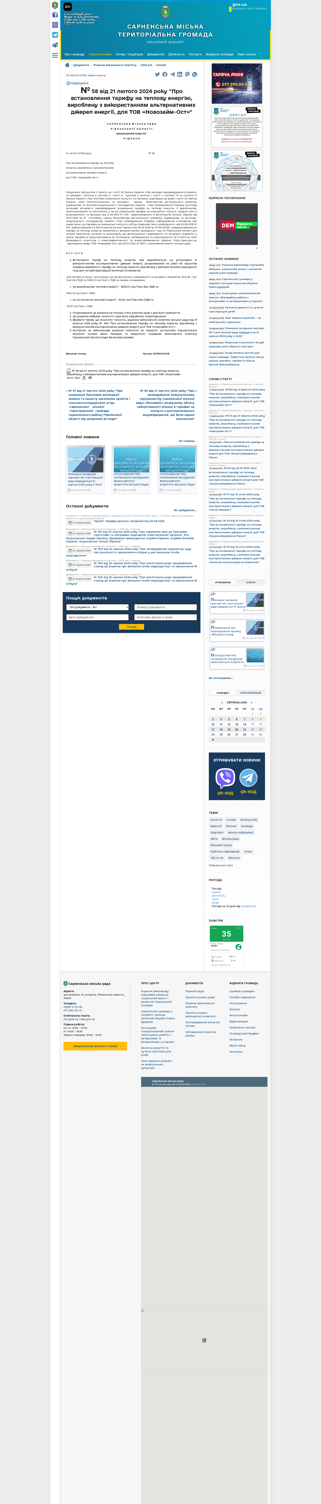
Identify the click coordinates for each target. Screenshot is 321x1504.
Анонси (250, 582)
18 (221, 729)
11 (221, 724)
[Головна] (55, 5)
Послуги (195, 54)
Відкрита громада (219, 54)
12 (229, 724)
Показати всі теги (221, 865)
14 (244, 724)
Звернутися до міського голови (95, 1046)
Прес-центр (247, 54)
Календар (223, 693)
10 (213, 724)
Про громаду (74, 54)
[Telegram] (55, 35)
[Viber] (55, 25)
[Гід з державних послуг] (241, 224)
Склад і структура (129, 54)
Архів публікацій (250, 693)
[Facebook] (55, 15)
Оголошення (223, 582)
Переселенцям (100, 54)
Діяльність (177, 54)
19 (229, 729)
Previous (217, 248)
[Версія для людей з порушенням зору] (55, 45)
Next (256, 248)
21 (244, 729)
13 (236, 724)
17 (213, 729)
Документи (156, 54)
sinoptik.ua (248, 906)
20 (236, 729)
